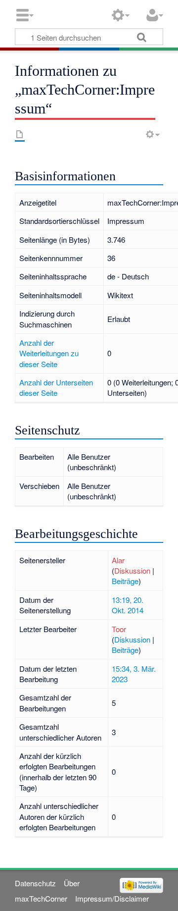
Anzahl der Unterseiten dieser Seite (56, 387)
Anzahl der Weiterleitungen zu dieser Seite (49, 353)
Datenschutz (35, 883)
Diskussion (132, 570)
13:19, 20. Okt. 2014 (127, 604)
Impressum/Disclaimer (112, 898)
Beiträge (125, 581)
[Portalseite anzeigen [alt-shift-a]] (20, 134)
